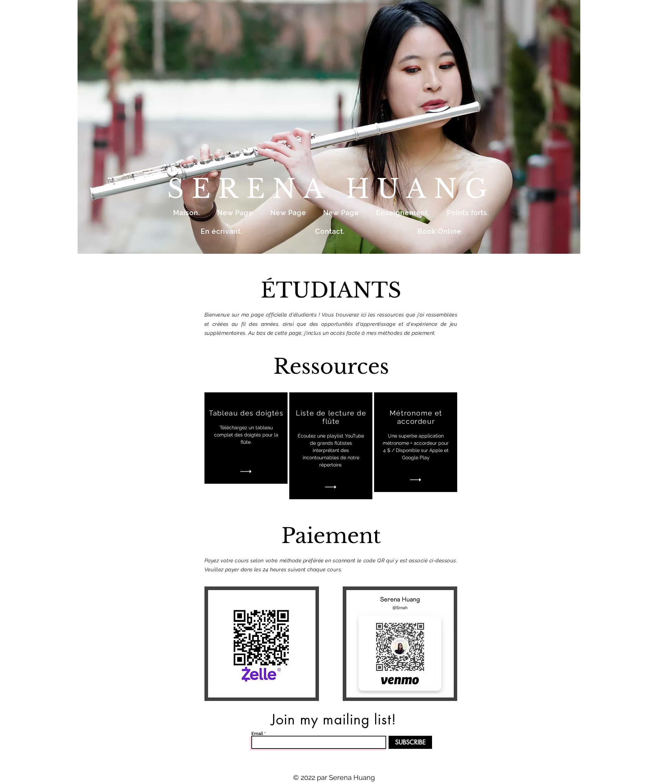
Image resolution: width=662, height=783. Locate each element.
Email (257, 733)
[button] (329, 127)
